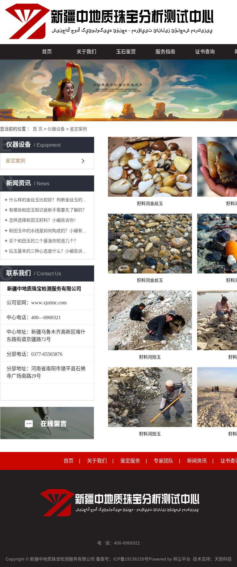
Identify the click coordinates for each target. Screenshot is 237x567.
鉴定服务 (130, 460)
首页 (47, 51)
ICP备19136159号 (131, 559)
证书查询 (205, 51)
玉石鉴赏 (126, 51)
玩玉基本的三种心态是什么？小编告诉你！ (49, 251)
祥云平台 (181, 559)
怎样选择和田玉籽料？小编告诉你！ (43, 220)
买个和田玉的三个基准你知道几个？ (43, 240)
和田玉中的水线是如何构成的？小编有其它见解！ (49, 230)
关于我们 (86, 51)
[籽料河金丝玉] (150, 167)
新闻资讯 (197, 460)
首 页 (38, 128)
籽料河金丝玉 (150, 203)
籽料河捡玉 (150, 357)
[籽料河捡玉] (150, 320)
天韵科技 (223, 559)
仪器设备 (56, 128)
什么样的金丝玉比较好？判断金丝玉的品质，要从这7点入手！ (49, 199)
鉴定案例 (78, 128)
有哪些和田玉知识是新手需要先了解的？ (48, 209)
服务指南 (165, 51)
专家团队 (163, 460)
